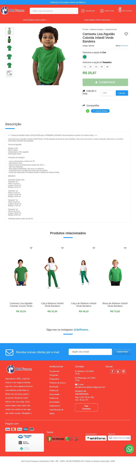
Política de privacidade (54, 392)
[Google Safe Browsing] (72, 439)
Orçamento (54, 371)
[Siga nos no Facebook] (112, 371)
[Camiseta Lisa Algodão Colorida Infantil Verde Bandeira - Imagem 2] (9, 39)
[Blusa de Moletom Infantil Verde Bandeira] (115, 280)
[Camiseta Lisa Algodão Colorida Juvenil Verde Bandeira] (21, 280)
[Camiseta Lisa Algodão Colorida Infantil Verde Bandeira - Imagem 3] (9, 48)
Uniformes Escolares (96, 29)
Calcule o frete (89, 92)
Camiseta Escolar (111, 29)
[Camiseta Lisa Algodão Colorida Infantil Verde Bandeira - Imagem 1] (9, 31)
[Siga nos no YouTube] (118, 371)
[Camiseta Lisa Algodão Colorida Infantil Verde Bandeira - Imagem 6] (9, 74)
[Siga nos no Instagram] (123, 371)
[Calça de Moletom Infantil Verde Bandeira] (83, 280)
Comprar (106, 82)
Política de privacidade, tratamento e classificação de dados (56, 406)
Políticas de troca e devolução (57, 385)
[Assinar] (122, 352)
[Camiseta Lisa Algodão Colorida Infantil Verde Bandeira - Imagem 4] (9, 56)
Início (86, 29)
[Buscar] (74, 11)
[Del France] (12, 10)
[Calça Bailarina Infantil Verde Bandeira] (52, 280)
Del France (124, 45)
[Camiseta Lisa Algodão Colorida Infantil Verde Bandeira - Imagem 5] (9, 65)
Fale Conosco (86, 407)
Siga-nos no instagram (68, 329)
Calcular (121, 93)
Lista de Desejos (101, 111)
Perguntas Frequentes (54, 377)
